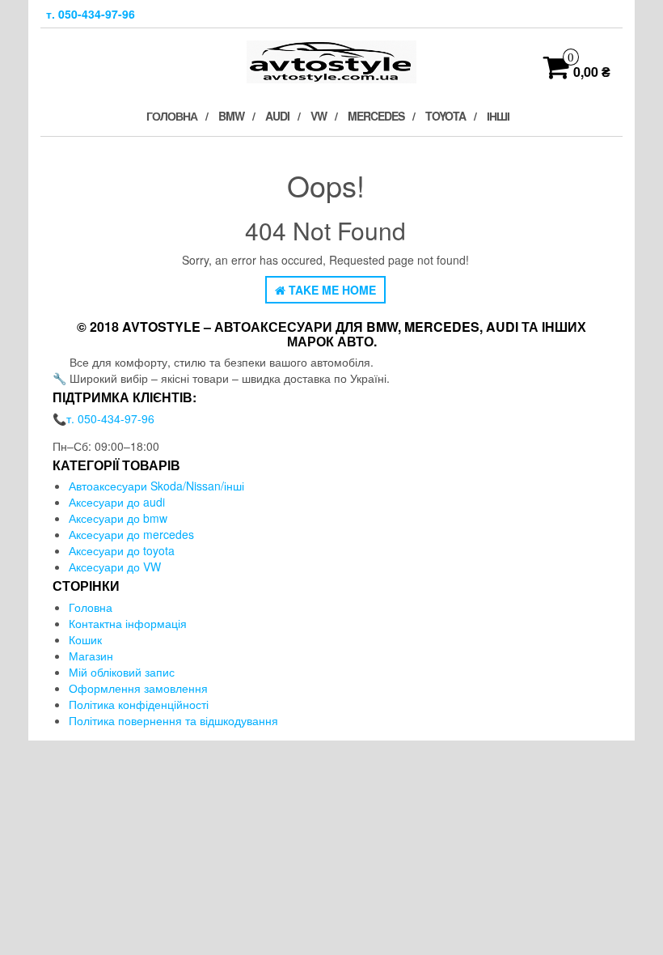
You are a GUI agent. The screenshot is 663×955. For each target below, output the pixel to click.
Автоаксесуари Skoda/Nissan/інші (156, 486)
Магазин (91, 655)
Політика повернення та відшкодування (175, 720)
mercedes (376, 116)
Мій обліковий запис (122, 672)
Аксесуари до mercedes (131, 534)
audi (277, 116)
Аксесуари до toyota (122, 550)
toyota (445, 116)
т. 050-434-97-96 (90, 14)
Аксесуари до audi (117, 502)
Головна (171, 116)
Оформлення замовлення (138, 688)
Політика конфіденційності (139, 704)
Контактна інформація (128, 623)
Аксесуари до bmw (118, 518)
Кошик (85, 639)
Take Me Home (330, 290)
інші (498, 116)
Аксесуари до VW (115, 566)
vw (318, 116)
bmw (231, 116)
